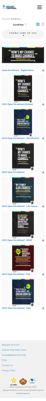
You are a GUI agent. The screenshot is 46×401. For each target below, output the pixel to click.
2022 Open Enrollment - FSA (16, 274)
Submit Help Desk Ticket (14, 350)
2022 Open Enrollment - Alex (16, 308)
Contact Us (7, 365)
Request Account (10, 345)
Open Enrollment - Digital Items (18, 70)
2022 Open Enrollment (13, 172)
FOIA (4, 360)
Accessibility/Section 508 (14, 355)
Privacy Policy (8, 370)
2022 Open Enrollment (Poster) (17, 104)
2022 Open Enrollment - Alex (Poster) (20, 138)
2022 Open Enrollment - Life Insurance (20, 206)
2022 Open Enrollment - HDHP (17, 240)
